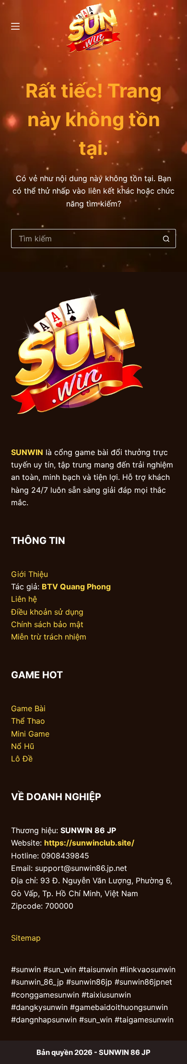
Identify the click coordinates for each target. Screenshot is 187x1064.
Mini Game (30, 733)
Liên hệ (24, 599)
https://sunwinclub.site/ (89, 842)
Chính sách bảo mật (47, 624)
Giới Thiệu (29, 574)
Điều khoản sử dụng (47, 612)
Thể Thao (28, 721)
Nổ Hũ (22, 746)
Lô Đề (22, 758)
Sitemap (26, 938)
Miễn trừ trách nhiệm (48, 636)
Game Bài (28, 708)
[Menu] (15, 26)
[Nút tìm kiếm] (166, 238)
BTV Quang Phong (76, 586)
